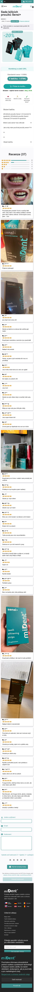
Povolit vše (16, 986)
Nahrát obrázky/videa (17, 867)
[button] (31, 6)
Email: (4, 826)
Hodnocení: (6, 834)
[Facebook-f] (1, 1)
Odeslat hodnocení (17, 879)
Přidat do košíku (19, 86)
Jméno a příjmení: (8, 817)
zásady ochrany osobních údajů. (11, 875)
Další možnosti (17, 980)
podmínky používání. (26, 875)
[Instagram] (4, 1)
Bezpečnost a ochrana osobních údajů (15, 974)
